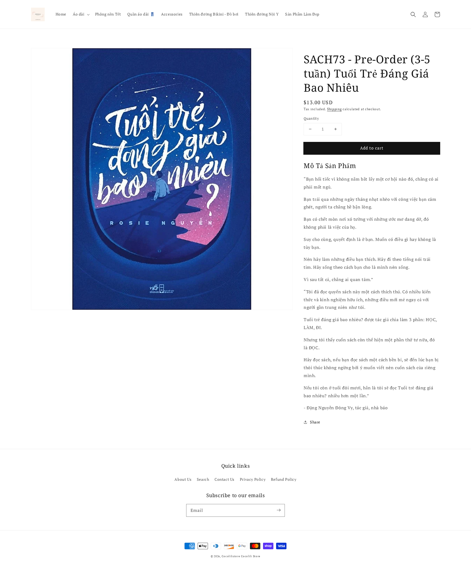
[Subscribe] (279, 510)
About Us (182, 479)
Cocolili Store (250, 556)
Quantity (311, 118)
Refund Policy (284, 479)
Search (203, 479)
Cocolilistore (231, 556)
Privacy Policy (252, 479)
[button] (413, 14)
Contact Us (224, 479)
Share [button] (315, 422)
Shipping (334, 109)
